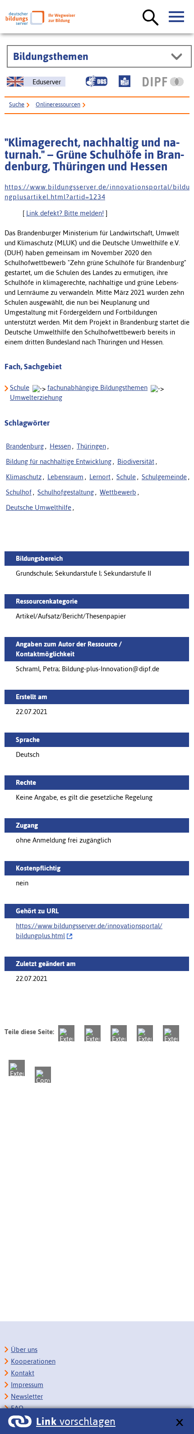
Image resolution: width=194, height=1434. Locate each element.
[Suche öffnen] (151, 18)
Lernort (100, 477)
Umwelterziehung (36, 397)
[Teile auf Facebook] (92, 1033)
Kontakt (22, 1373)
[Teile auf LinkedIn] (171, 1033)
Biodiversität (135, 461)
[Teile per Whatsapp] (145, 1033)
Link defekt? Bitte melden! (65, 213)
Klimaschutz (24, 477)
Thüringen (91, 446)
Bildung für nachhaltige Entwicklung (58, 461)
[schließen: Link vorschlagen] (179, 1423)
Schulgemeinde (164, 477)
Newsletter (27, 1396)
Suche (16, 104)
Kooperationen (33, 1361)
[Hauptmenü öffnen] (177, 17)
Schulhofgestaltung (65, 492)
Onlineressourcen (58, 104)
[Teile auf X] (119, 1033)
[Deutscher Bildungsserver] (40, 18)
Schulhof (19, 492)
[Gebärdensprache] (96, 81)
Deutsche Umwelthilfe (38, 507)
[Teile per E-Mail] (17, 1068)
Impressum (27, 1384)
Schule (19, 387)
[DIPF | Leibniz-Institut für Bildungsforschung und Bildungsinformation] (163, 81)
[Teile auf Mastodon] (66, 1033)
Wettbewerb (118, 492)
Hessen (60, 446)
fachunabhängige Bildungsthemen (97, 387)
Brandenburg (25, 446)
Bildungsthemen (50, 56)
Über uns (24, 1349)
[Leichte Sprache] (124, 81)
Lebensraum (65, 477)
